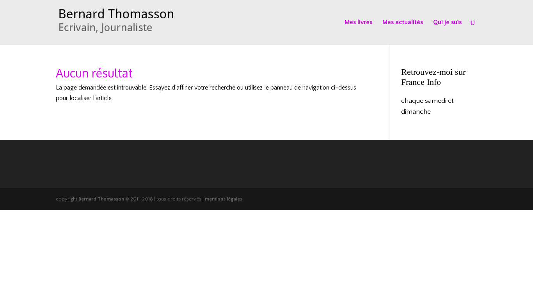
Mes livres (358, 22)
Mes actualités (402, 22)
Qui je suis (447, 22)
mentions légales (223, 199)
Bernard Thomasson (101, 199)
